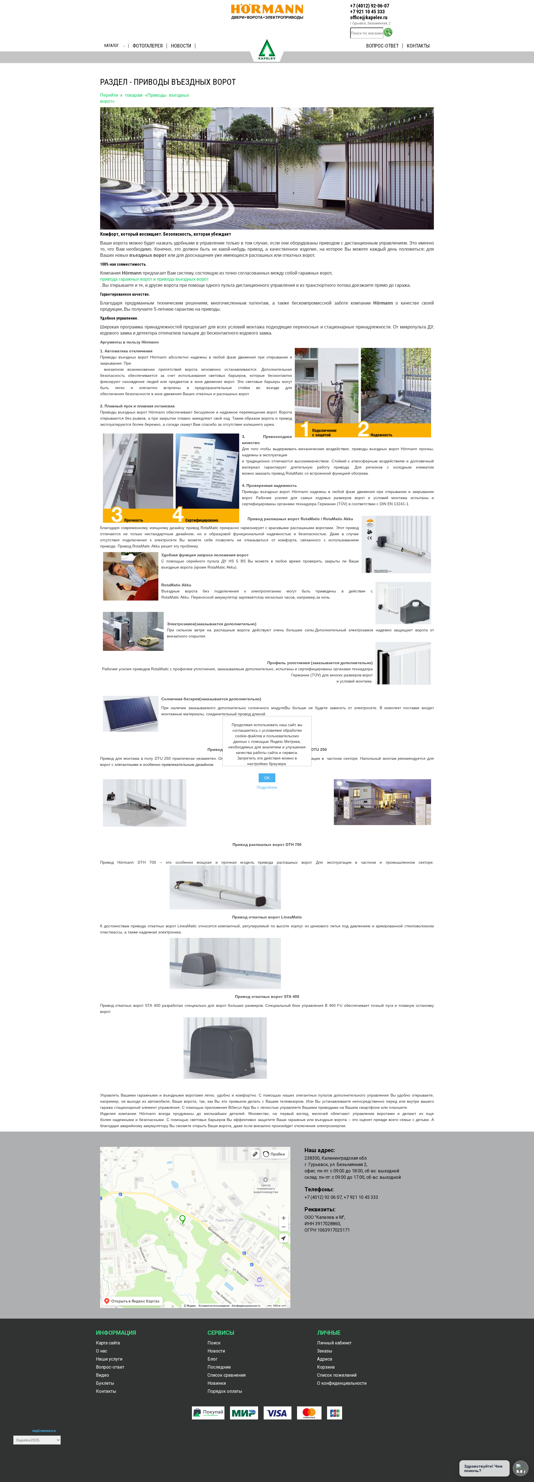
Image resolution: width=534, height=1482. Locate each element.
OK (267, 778)
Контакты (418, 46)
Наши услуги (109, 1359)
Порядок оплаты (224, 1391)
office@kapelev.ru (368, 17)
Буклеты (105, 1383)
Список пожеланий (337, 1375)
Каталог (111, 45)
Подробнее (267, 787)
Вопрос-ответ (382, 46)
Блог (212, 1359)
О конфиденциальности (342, 1383)
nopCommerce (44, 1431)
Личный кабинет (334, 1343)
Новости (181, 46)
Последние (219, 1367)
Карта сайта (108, 1343)
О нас (101, 1351)
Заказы (324, 1351)
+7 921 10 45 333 (367, 11)
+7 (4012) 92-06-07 (369, 6)
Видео (102, 1375)
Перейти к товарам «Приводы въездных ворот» (144, 98)
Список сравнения (226, 1375)
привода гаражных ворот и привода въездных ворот (154, 279)
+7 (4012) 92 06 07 (323, 1197)
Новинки (216, 1383)
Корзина (326, 1367)
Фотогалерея (148, 46)
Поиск (214, 1343)
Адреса (324, 1359)
